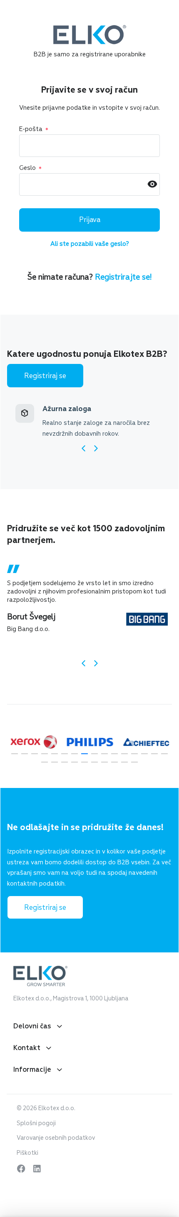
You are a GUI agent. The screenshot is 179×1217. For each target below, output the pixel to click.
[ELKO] (89, 29)
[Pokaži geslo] (152, 184)
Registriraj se (45, 376)
